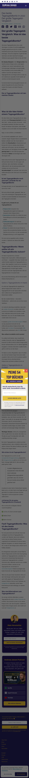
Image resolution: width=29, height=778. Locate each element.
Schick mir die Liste (14, 398)
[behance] (12, 1)
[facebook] (5, 1)
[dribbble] (17, 1)
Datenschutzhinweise (19, 405)
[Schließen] (26, 370)
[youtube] (2, 1)
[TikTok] (9, 1)
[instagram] (7, 1)
